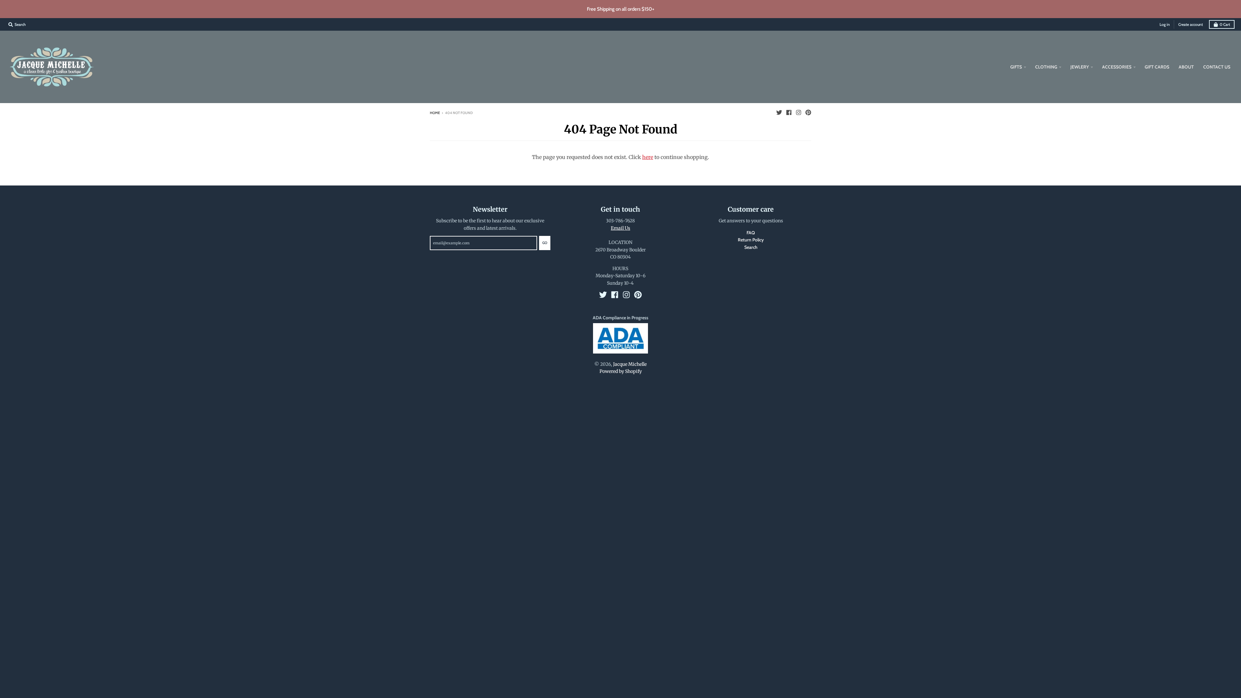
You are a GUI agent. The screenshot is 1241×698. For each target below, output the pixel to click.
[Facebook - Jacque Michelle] (789, 112)
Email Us (620, 228)
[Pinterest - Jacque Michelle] (808, 112)
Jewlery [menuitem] (1079, 67)
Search (751, 247)
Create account (1190, 24)
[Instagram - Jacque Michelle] (798, 112)
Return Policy (751, 240)
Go (544, 242)
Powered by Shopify (620, 371)
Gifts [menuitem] (1016, 67)
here (647, 157)
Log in (1165, 24)
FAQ (751, 233)
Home (435, 113)
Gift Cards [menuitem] (1157, 67)
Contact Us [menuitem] (1216, 67)
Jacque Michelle (630, 364)
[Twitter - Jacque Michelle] (779, 112)
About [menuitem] (1186, 67)
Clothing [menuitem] (1046, 67)
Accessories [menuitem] (1116, 67)
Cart (1225, 24)
